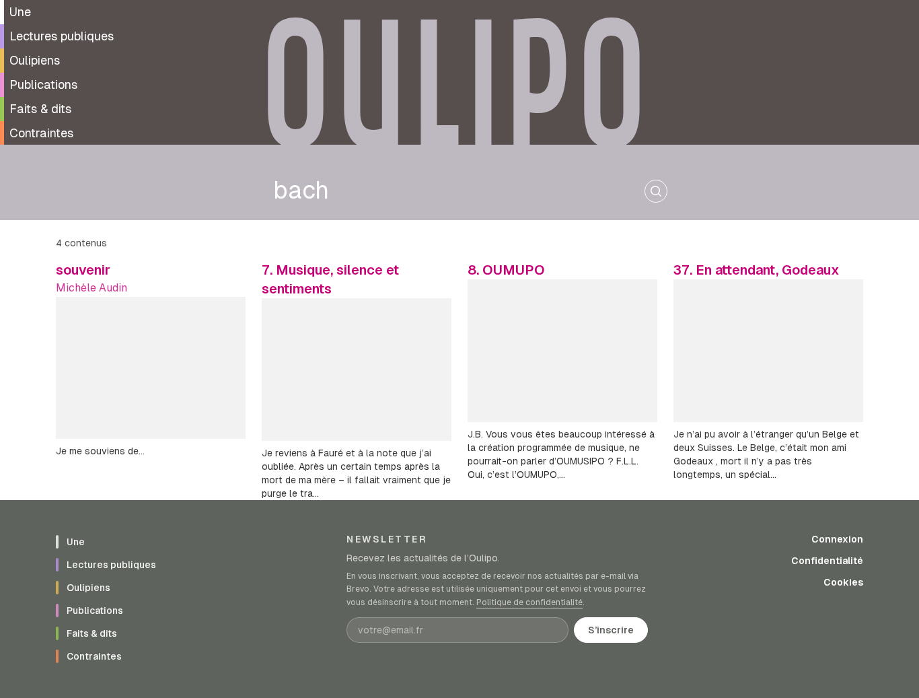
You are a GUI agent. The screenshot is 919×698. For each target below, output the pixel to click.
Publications (43, 84)
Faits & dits (40, 109)
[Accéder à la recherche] (656, 191)
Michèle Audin (91, 287)
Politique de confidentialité (529, 602)
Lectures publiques (61, 36)
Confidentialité (827, 560)
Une (20, 12)
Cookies (843, 582)
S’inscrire (611, 630)
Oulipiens (34, 60)
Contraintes (41, 133)
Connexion (837, 539)
